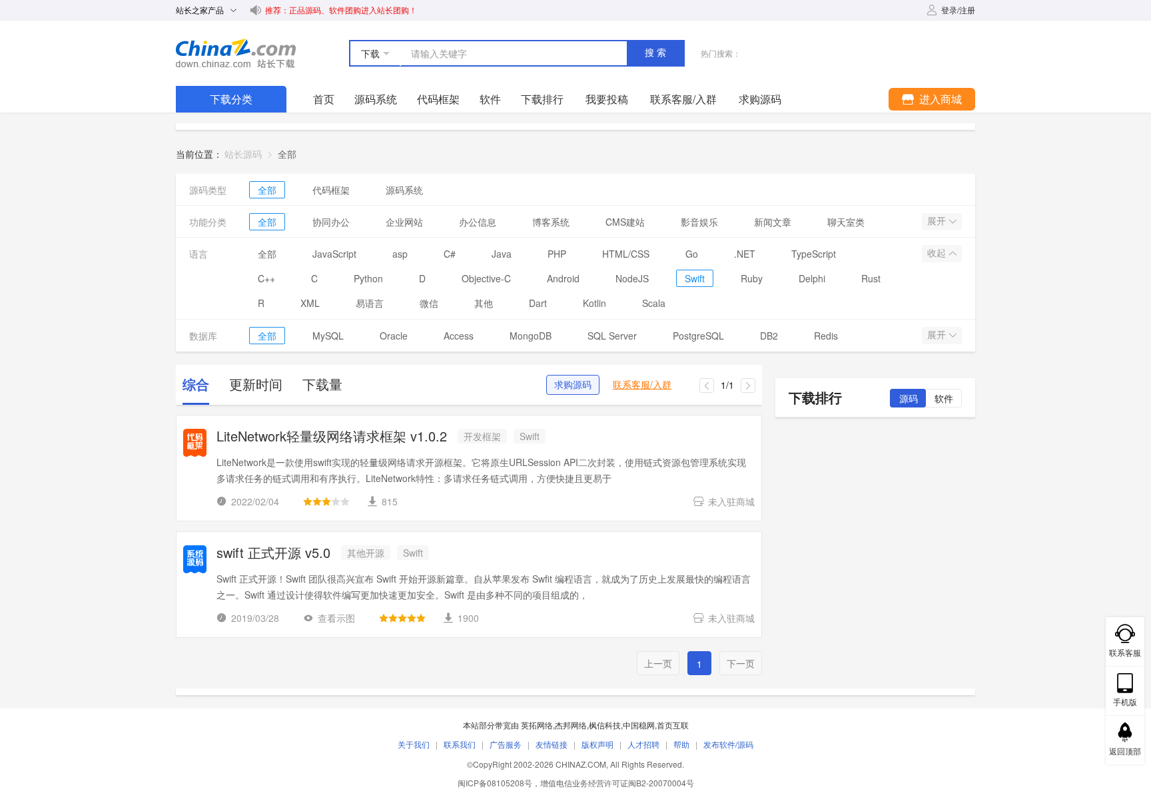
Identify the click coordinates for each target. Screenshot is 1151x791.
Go (691, 253)
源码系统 (375, 99)
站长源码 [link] (243, 153)
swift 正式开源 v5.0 (273, 553)
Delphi (812, 278)
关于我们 (414, 744)
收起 (938, 253)
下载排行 (542, 99)
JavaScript (334, 253)
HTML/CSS (625, 253)
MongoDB (531, 335)
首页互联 (673, 724)
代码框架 (438, 99)
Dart (538, 303)
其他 (483, 303)
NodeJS (632, 278)
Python (368, 278)
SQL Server (612, 335)
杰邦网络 (571, 724)
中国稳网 (639, 724)
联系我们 (460, 744)
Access (459, 335)
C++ (266, 278)
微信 (429, 303)
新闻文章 (772, 221)
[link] (287, 153)
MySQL (328, 335)
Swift (695, 278)
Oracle (394, 335)
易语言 (370, 303)
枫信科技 (605, 724)
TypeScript (813, 253)
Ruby (752, 278)
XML (310, 303)
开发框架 (482, 436)
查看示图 (336, 618)
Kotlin (594, 303)
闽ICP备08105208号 (495, 782)
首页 (323, 99)
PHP (557, 253)
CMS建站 (625, 221)
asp (400, 253)
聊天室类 (846, 221)
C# (450, 253)
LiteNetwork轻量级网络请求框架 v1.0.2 (331, 437)
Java (502, 253)
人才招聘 (643, 744)
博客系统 (551, 221)
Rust (871, 278)
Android (563, 278)
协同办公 (331, 221)
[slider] (326, 501)
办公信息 (477, 221)
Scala (653, 303)
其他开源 (365, 552)
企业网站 (404, 221)
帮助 (681, 744)
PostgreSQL (698, 335)
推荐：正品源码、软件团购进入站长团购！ (341, 9)
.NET (744, 253)
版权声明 (597, 744)
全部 (267, 189)
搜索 (657, 52)
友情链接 (552, 744)
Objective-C (486, 278)
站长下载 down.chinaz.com (236, 53)
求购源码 (572, 385)
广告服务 (506, 744)
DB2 (769, 335)
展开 (938, 221)
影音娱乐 (699, 221)
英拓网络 (537, 724)
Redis (826, 335)
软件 (490, 99)
